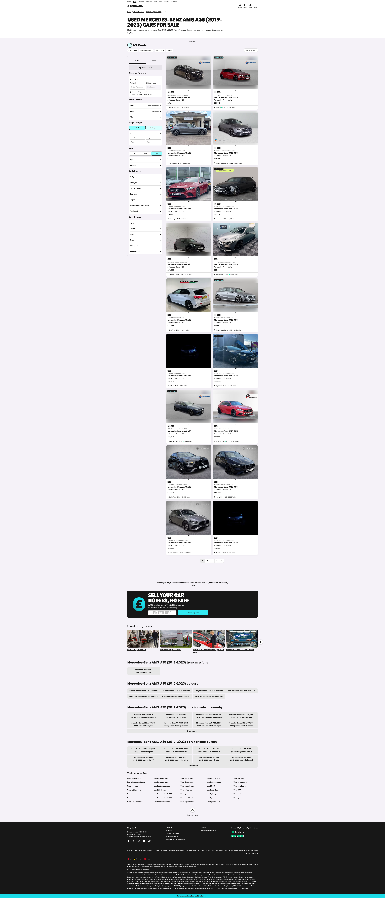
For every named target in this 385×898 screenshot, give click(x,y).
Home (129, 12)
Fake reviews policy (221, 850)
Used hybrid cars (187, 802)
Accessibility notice (252, 850)
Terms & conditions (161, 850)
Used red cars (239, 778)
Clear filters (133, 50)
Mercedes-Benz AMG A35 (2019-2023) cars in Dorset (176, 716)
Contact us (169, 830)
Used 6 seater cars (134, 798)
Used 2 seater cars (134, 794)
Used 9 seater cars (161, 782)
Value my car (193, 613)
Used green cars (186, 794)
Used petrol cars (213, 790)
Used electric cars (187, 786)
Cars (137, 61)
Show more (192, 731)
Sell (155, 1)
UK (131, 859)
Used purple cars (213, 802)
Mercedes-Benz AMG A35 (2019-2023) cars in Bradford (209, 750)
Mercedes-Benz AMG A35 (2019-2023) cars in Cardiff (143, 758)
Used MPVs (211, 786)
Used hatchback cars (188, 798)
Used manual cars (214, 782)
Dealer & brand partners (208, 830)
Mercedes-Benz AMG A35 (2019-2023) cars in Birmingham (143, 750)
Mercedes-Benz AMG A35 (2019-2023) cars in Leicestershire (241, 716)
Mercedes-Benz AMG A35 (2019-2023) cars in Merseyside (143, 724)
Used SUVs (237, 790)
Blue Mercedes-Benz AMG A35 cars (176, 691)
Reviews (174, 1)
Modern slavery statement (237, 850)
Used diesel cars (186, 782)
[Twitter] (134, 842)
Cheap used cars (133, 778)
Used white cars (240, 794)
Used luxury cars (213, 778)
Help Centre (132, 828)
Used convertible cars (162, 802)
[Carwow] (135, 6)
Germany (139, 859)
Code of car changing (251, 853)
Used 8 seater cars (161, 778)
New (129, 1)
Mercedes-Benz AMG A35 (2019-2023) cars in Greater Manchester (209, 716)
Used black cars (160, 790)
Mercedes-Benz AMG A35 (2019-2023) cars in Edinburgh (241, 758)
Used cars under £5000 (163, 798)
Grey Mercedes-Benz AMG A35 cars (209, 691)
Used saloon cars (240, 782)
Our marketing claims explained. (139, 869)
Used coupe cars (186, 778)
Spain (148, 859)
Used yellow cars (240, 798)
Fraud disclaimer (191, 850)
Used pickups (212, 794)
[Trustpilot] (244, 833)
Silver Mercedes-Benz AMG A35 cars (143, 696)
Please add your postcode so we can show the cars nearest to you (145, 93)
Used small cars (240, 786)
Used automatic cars (162, 786)
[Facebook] (128, 842)
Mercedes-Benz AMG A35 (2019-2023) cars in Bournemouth (176, 750)
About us (169, 827)
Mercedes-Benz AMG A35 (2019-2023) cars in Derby (209, 758)
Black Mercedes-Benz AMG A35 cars (143, 691)
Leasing (141, 1)
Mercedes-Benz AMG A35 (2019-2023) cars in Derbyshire (143, 716)
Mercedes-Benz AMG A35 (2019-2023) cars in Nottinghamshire (176, 724)
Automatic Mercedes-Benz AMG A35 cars (143, 671)
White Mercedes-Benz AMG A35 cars (176, 696)
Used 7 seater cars (134, 802)
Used (134, 1)
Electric (149, 1)
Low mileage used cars (136, 782)
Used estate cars (186, 790)
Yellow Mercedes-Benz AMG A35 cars (209, 696)
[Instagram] (139, 842)
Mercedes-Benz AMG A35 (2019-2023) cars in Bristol (241, 750)
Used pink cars (212, 798)
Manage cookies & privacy (177, 850)
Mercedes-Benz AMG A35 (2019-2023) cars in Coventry (176, 758)
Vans (160, 1)
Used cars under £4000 (163, 794)
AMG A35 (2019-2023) (154, 12)
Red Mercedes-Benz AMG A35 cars (241, 691)
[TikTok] (149, 842)
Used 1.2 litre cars (134, 790)
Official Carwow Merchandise (175, 839)
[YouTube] (144, 842)
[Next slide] (260, 642)
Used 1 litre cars (133, 786)
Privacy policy (210, 850)
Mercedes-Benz (138, 12)
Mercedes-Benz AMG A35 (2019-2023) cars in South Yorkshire (241, 724)
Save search (147, 68)
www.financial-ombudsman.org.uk (242, 883)
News (166, 1)
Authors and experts (172, 833)
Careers (203, 827)
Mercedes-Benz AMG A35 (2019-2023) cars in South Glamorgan (208, 724)
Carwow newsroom (172, 836)
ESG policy (201, 850)
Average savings (132, 872)
